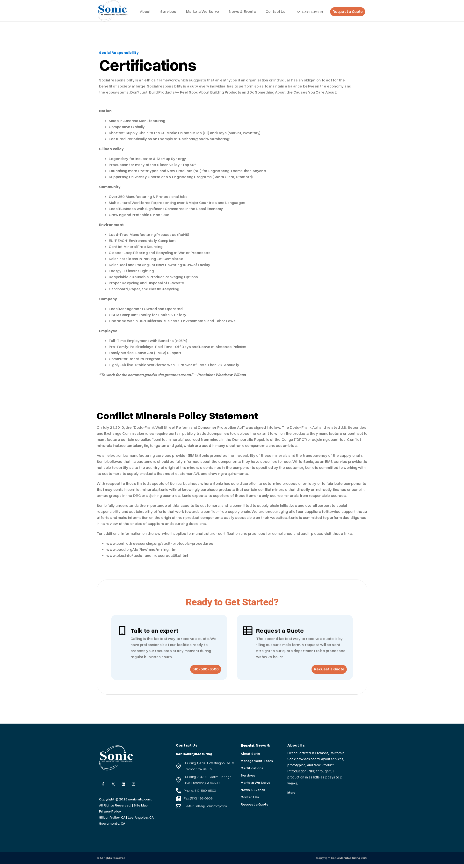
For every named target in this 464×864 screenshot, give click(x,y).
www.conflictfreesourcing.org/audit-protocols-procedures (159, 543)
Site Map (141, 805)
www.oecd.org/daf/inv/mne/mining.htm (141, 549)
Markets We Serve (202, 11)
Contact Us (276, 11)
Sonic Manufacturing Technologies (194, 754)
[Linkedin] (123, 784)
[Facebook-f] (103, 784)
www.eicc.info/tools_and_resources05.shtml (147, 555)
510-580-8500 (310, 12)
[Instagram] (134, 784)
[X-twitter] (113, 784)
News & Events (242, 11)
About (145, 11)
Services (168, 11)
